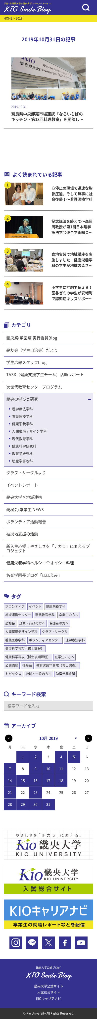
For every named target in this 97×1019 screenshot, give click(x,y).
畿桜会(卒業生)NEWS (25, 510)
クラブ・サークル (55, 631)
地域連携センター (18, 614)
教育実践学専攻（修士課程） (57, 665)
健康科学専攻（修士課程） (24, 648)
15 (23, 780)
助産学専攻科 (22, 461)
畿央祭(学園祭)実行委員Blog (31, 338)
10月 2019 (48, 738)
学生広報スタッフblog (26, 362)
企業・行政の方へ (32, 623)
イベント (35, 606)
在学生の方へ (64, 657)
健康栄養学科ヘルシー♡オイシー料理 (40, 563)
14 (10, 780)
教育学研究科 (22, 453)
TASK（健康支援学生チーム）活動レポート (45, 375)
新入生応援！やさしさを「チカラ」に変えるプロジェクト (48, 548)
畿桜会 (10, 623)
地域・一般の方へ (38, 673)
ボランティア (15, 606)
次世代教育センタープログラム (34, 387)
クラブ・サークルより (26, 473)
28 (10, 804)
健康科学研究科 (24, 446)
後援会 (27, 665)
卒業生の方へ (68, 614)
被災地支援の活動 (22, 534)
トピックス (13, 673)
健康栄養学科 (22, 424)
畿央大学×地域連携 (24, 497)
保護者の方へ (59, 623)
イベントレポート (22, 485)
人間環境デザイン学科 (29, 431)
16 (36, 780)
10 (48, 769)
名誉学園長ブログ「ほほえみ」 (34, 575)
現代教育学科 (22, 439)
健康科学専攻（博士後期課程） (27, 657)
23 (36, 792)
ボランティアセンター (45, 640)
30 (36, 804)
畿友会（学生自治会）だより (32, 350)
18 (61, 780)
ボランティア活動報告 (26, 522)
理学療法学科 (22, 409)
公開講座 (11, 665)
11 (61, 769)
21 (10, 792)
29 (23, 804)
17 (48, 780)
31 (48, 804)
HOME (8, 18)
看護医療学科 (22, 416)
